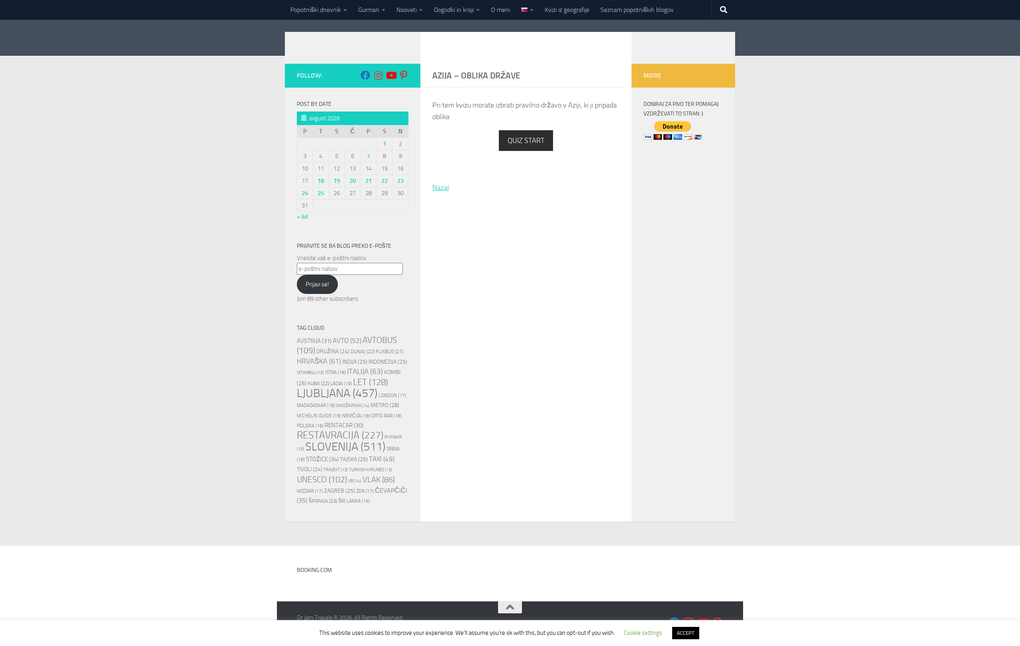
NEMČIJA (356, 416)
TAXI (381, 459)
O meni (500, 10)
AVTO (347, 341)
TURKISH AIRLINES (370, 469)
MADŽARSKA (352, 405)
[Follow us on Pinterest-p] (403, 75)
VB (354, 481)
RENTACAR (344, 425)
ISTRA (335, 372)
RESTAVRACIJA (340, 435)
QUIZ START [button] (526, 140)
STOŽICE (322, 459)
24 (305, 193)
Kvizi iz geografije (567, 10)
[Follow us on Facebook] (365, 75)
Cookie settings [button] (643, 632)
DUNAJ (363, 351)
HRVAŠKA (319, 361)
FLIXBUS (389, 351)
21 (368, 180)
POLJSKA (310, 426)
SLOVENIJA (345, 447)
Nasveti (406, 10)
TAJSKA (354, 459)
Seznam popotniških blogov (637, 10)
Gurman (368, 10)
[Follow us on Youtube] (391, 75)
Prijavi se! (317, 284)
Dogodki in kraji (454, 10)
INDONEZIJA (388, 361)
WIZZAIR (310, 491)
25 (321, 193)
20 (352, 180)
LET (370, 382)
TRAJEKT (336, 469)
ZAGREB (339, 490)
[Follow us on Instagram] (378, 75)
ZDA (365, 491)
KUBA (318, 383)
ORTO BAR (386, 416)
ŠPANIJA (322, 501)
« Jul (302, 216)
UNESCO (322, 479)
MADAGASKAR (316, 405)
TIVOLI (309, 469)
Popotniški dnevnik (315, 10)
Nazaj (440, 187)
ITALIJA (365, 371)
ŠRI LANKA (354, 501)
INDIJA (354, 361)
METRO (385, 405)
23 (400, 180)
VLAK (379, 479)
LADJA (341, 383)
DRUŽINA (332, 351)
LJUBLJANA (337, 393)
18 (321, 180)
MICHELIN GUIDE (319, 416)
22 (384, 180)
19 (336, 180)
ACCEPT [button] (685, 633)
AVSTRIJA (314, 341)
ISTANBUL (310, 372)
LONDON (392, 395)
